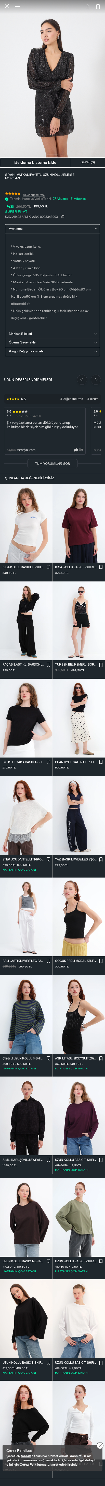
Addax (26, 1456)
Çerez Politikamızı (33, 1464)
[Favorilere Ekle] (98, 7)
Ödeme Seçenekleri (23, 342)
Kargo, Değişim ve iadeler (27, 351)
